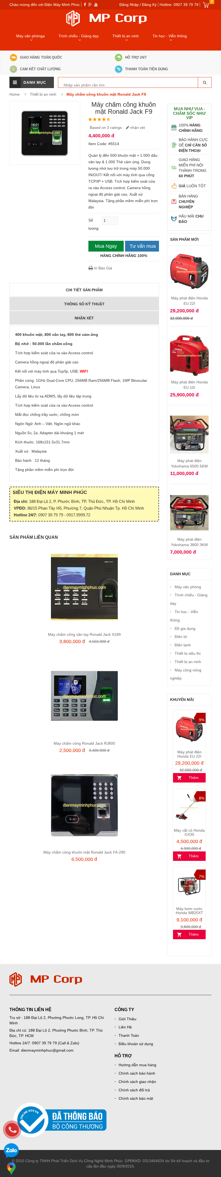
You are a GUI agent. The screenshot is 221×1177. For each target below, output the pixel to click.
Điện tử (181, 636)
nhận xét (137, 127)
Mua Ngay (106, 246)
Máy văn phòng (188, 587)
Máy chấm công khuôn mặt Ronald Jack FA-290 (84, 852)
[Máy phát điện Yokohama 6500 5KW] (189, 413)
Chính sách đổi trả (134, 1090)
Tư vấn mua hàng (143, 247)
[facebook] (85, 4)
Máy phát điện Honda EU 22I (189, 754)
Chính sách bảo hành (137, 1073)
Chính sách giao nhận (137, 1081)
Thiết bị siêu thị (188, 653)
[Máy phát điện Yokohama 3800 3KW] (189, 492)
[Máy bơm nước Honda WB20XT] (189, 886)
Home (14, 94)
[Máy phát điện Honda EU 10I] (189, 335)
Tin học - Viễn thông (170, 36)
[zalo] (11, 1151)
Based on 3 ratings (106, 127)
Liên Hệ (125, 1027)
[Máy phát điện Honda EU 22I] (189, 251)
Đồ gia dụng (185, 628)
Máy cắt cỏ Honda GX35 (189, 832)
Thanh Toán (129, 1035)
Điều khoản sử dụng (136, 1044)
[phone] (12, 1129)
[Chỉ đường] (11, 1168)
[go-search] (204, 82)
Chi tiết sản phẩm (84, 290)
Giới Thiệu (127, 1019)
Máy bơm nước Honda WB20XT (189, 911)
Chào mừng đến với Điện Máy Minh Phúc (44, 4)
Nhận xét (84, 318)
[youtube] (96, 4)
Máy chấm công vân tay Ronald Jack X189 (84, 634)
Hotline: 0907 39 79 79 (179, 4)
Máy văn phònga (30, 36)
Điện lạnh (183, 645)
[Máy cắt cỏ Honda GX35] (189, 807)
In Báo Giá (102, 268)
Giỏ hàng (206, 4)
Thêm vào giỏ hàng (189, 779)
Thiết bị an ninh (125, 36)
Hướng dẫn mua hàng (137, 1065)
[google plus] (90, 4)
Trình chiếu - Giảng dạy (78, 36)
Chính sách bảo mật (136, 1098)
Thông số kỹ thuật (84, 304)
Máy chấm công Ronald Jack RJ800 (84, 743)
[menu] (15, 82)
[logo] (45, 975)
